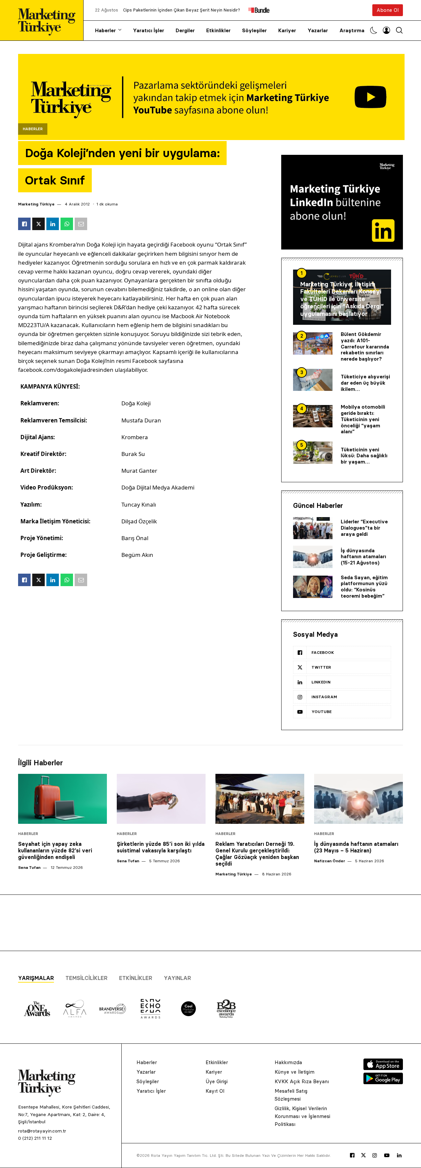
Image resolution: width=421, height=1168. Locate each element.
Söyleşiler (254, 30)
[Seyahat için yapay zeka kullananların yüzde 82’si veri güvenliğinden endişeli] (62, 799)
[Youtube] (386, 1155)
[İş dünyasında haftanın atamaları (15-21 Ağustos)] (313, 557)
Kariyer (287, 30)
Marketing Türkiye (36, 204)
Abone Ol (388, 10)
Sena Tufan (29, 867)
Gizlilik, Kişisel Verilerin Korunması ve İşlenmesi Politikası (302, 1116)
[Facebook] (352, 1155)
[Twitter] (363, 1155)
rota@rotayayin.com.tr (42, 1131)
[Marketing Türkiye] (49, 20)
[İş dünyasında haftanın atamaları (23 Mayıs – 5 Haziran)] (358, 799)
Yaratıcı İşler (148, 30)
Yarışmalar (36, 978)
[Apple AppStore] (383, 1068)
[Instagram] (374, 1155)
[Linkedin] (399, 1155)
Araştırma (351, 30)
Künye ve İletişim (294, 1072)
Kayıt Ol (215, 1091)
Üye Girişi (217, 1081)
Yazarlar (318, 30)
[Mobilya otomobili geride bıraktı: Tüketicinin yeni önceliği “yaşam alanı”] (313, 416)
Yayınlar (177, 978)
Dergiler (185, 30)
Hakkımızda (288, 1062)
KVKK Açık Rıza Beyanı (302, 1081)
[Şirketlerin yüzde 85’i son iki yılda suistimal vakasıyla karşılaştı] (161, 799)
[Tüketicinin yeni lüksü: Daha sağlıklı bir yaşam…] (313, 452)
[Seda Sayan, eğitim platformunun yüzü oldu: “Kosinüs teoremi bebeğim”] (313, 587)
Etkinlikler (218, 30)
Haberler (105, 30)
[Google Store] (383, 1082)
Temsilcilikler (86, 978)
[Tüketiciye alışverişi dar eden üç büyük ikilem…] (313, 380)
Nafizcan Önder (329, 860)
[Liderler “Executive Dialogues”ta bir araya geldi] (313, 528)
